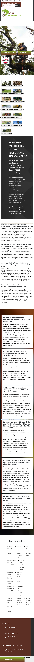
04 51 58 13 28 (8, 1)
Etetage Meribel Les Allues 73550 (19, 602)
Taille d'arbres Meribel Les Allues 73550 (28, 551)
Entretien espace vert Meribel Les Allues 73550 (19, 552)
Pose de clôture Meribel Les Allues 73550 (22, 565)
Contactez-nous (9, 53)
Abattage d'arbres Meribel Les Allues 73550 (19, 577)
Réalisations (24, 53)
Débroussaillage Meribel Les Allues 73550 (11, 563)
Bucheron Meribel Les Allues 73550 (10, 550)
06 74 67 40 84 (19, 1)
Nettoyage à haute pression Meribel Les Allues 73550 (10, 578)
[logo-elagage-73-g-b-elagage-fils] (11, 13)
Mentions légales (25, 657)
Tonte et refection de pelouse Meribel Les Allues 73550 (10, 605)
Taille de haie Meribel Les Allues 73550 (20, 591)
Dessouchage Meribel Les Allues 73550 (10, 589)
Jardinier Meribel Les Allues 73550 (28, 602)
